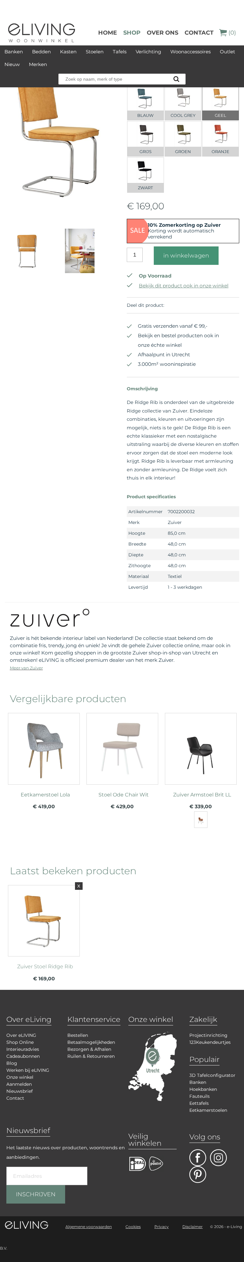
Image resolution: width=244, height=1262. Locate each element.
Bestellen (77, 1035)
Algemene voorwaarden (88, 1226)
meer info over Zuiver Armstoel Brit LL (201, 761)
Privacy (161, 1226)
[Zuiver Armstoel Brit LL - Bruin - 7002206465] (200, 819)
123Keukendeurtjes (210, 1042)
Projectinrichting (208, 1035)
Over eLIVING (21, 1035)
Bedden (41, 52)
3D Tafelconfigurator (212, 1075)
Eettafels (199, 1103)
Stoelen (95, 52)
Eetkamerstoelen (208, 1110)
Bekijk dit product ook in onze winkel (183, 286)
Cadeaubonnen (23, 1056)
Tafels (119, 52)
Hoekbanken (203, 1089)
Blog (11, 1063)
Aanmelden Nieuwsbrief (19, 1087)
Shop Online (20, 1042)
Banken (13, 52)
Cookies (133, 1226)
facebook (197, 1157)
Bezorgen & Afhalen (89, 1049)
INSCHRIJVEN (36, 1194)
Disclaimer (192, 1226)
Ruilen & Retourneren (91, 1056)
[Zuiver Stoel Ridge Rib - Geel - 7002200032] (61, 215)
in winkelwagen (186, 255)
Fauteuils (199, 1096)
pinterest (197, 1174)
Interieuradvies (22, 1049)
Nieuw (12, 64)
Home (107, 32)
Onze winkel (19, 1077)
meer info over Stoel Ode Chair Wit (122, 761)
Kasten (68, 52)
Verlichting (148, 52)
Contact (199, 32)
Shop (131, 32)
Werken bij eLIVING (27, 1070)
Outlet (227, 52)
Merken (38, 64)
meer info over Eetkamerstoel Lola (44, 761)
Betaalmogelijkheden (91, 1042)
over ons (162, 32)
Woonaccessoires (190, 52)
